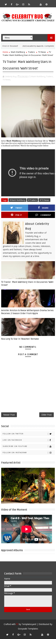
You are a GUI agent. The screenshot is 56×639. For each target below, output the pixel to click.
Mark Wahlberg (18, 52)
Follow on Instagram (15, 452)
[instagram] (23, 4)
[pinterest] (46, 4)
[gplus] (17, 4)
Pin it (19, 215)
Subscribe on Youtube (15, 446)
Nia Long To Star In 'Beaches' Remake (20, 339)
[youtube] (41, 4)
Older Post (46, 414)
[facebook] (11, 4)
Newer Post (9, 414)
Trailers (31, 52)
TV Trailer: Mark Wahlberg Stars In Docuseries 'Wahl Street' (27, 283)
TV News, (7, 79)
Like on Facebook (12, 440)
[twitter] (6, 4)
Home (5, 52)
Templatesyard (29, 624)
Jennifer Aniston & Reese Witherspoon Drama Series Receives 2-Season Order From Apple (27, 312)
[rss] (29, 4)
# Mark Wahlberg (17, 200)
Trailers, (49, 76)
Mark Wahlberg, (38, 76)
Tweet (18, 208)
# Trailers (32, 200)
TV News (42, 52)
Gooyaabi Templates (28, 628)
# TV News (44, 200)
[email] (35, 3)
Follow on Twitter (13, 434)
